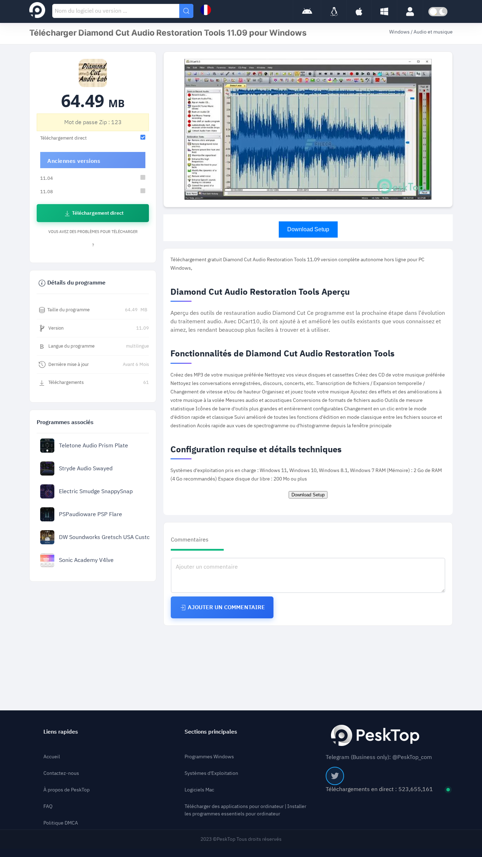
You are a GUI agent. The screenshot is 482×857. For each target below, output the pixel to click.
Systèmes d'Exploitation (211, 773)
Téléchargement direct (97, 213)
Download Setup (308, 229)
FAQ (48, 806)
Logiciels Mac (199, 790)
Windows (400, 32)
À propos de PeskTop (66, 790)
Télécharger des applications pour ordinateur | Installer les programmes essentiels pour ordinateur (245, 810)
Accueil (51, 756)
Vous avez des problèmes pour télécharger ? (93, 238)
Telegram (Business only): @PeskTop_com (379, 757)
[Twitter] (335, 776)
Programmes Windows (209, 756)
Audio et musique (433, 32)
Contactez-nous (61, 773)
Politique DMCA (60, 823)
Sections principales (211, 732)
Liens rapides (60, 732)
